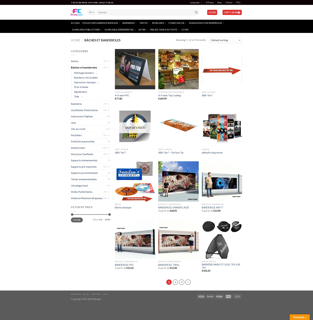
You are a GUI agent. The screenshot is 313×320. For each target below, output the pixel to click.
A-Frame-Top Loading (169, 95)
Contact (228, 2)
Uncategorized (79, 185)
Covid (185, 29)
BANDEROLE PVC (124, 264)
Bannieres (128, 23)
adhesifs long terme (212, 152)
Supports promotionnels (84, 172)
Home (75, 40)
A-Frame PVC (122, 95)
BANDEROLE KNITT (212, 207)
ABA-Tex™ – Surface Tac (171, 152)
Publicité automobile (82, 141)
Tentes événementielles (84, 179)
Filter (76, 220)
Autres (74, 61)
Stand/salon (176, 23)
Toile (76, 96)
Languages (195, 2)
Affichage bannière (84, 73)
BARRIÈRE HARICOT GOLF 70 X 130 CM (221, 266)
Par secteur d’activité (163, 29)
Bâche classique (123, 207)
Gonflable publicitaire (86, 29)
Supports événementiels (84, 160)
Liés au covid (78, 128)
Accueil (75, 23)
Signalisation (80, 91)
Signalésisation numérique (205, 23)
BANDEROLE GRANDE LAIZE (173, 207)
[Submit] (196, 12)
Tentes (143, 23)
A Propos (210, 2)
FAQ (238, 2)
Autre (142, 29)
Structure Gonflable (82, 154)
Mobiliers (158, 23)
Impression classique (85, 82)
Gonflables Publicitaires (84, 110)
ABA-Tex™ (207, 95)
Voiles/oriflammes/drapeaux (100, 23)
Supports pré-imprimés (84, 166)
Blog (219, 2)
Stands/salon (78, 147)
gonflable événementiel (119, 29)
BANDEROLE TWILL (169, 264)
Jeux (73, 122)
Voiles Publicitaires (81, 191)
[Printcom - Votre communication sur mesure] (76, 12)
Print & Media (81, 87)
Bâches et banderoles (84, 67)
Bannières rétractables (86, 77)
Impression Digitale (82, 116)
